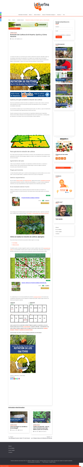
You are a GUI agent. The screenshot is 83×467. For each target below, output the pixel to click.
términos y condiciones (66, 35)
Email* (57, 30)
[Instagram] (19, 378)
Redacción (20, 38)
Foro (64, 14)
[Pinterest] (14, 378)
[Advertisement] (30, 48)
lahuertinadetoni (43, 431)
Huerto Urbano (37, 14)
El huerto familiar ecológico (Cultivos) (30, 197)
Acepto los (64, 35)
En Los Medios (58, 229)
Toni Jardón (59, 219)
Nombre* (57, 26)
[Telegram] (17, 378)
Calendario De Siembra (22, 14)
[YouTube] (59, 158)
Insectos (59, 14)
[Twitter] (12, 378)
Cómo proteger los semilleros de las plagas (18, 427)
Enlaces (57, 227)
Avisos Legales (59, 231)
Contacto (57, 233)
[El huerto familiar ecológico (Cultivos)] (15, 201)
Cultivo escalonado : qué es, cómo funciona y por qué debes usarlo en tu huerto (41, 428)
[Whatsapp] (16, 378)
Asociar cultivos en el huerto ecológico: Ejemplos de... (34, 282)
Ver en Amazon (45, 203)
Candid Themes (52, 462)
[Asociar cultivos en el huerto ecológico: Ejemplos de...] (15, 286)
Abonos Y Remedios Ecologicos (48, 14)
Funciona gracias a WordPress (34, 462)
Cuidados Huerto (13, 32)
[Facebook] (11, 378)
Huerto (30, 14)
